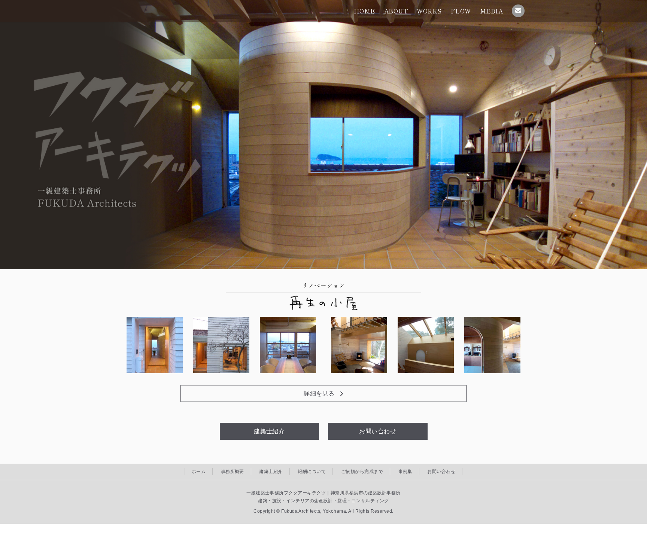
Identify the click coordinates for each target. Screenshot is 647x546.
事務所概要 (232, 471)
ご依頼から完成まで (362, 471)
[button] (323, 393)
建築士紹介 (270, 471)
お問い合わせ (441, 471)
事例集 (405, 471)
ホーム (199, 471)
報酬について (312, 471)
